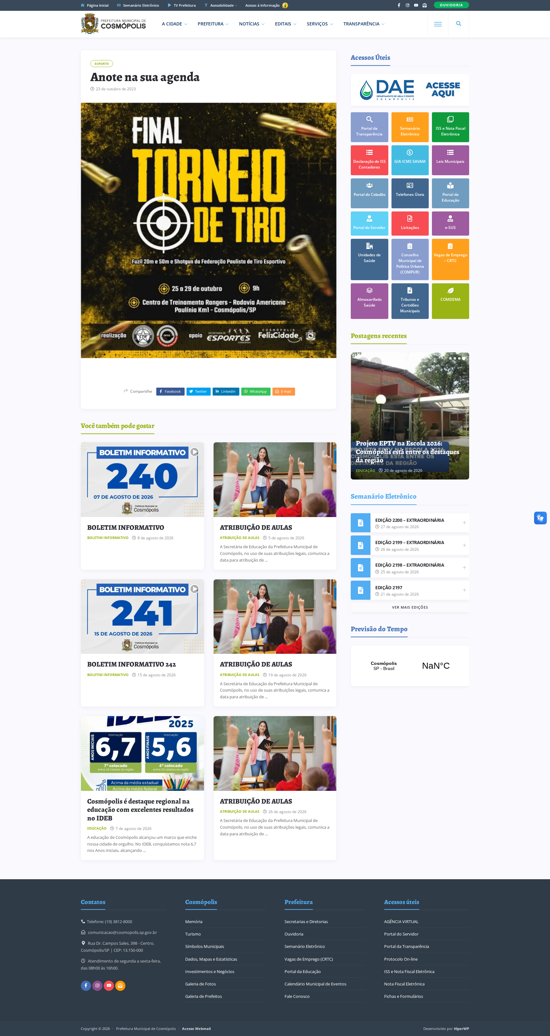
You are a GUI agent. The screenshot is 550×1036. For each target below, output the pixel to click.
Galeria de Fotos (200, 984)
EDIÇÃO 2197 (388, 587)
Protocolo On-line (401, 959)
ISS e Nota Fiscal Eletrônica (409, 971)
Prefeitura (210, 24)
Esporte (102, 63)
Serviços (317, 24)
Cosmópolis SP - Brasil (410, 665)
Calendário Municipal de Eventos (315, 984)
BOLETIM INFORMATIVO (125, 527)
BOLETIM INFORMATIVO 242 (131, 664)
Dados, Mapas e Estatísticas (211, 959)
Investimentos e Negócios (209, 971)
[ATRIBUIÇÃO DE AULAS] (275, 479)
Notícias (249, 24)
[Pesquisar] (458, 24)
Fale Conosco (297, 996)
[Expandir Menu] (438, 24)
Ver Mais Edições (410, 607)
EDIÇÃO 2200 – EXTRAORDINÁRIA (409, 520)
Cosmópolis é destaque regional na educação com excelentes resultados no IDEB (140, 810)
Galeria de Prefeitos (203, 996)
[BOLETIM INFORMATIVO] (142, 479)
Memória (193, 921)
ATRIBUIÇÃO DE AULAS (256, 527)
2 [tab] (455, 358)
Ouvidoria (294, 934)
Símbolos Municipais (204, 946)
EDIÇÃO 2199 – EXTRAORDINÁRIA (409, 542)
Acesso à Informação (263, 5)
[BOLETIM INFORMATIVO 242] (142, 616)
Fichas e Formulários (403, 996)
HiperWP (461, 1028)
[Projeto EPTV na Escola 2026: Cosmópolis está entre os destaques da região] (410, 416)
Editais (283, 24)
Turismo (193, 934)
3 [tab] (459, 358)
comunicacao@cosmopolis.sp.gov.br (122, 932)
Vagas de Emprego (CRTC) (309, 959)
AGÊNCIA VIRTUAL (401, 921)
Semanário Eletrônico (140, 5)
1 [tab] (450, 358)
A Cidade (172, 24)
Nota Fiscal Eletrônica (404, 984)
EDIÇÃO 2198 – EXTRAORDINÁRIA (409, 565)
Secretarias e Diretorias (306, 921)
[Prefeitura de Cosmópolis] (113, 23)
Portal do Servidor (401, 934)
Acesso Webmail (196, 1028)
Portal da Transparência (406, 946)
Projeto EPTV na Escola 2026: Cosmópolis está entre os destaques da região (407, 452)
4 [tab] (463, 358)
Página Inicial (97, 5)
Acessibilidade (221, 5)
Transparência (361, 24)
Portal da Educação (303, 971)
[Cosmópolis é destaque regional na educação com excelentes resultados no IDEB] (142, 753)
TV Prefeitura (184, 5)
